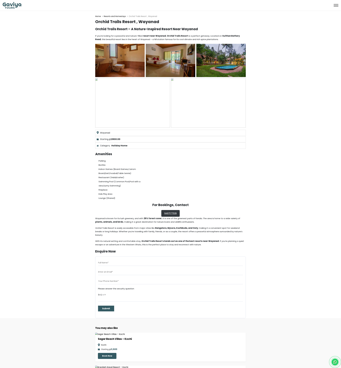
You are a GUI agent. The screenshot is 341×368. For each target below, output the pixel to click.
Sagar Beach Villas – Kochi (115, 339)
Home (98, 16)
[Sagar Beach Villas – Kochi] (110, 334)
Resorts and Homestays (115, 16)
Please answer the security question (116, 288)
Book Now (107, 356)
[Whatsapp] (335, 362)
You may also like (106, 328)
